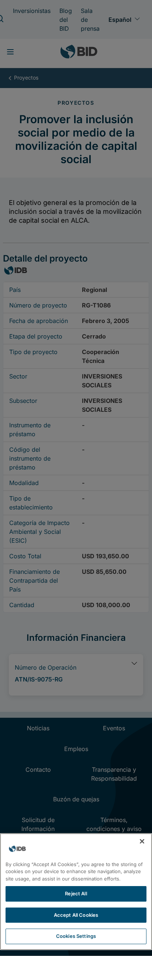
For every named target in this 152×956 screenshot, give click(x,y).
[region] (76, 891)
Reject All (76, 893)
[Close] (142, 841)
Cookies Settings (76, 936)
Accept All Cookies (76, 915)
